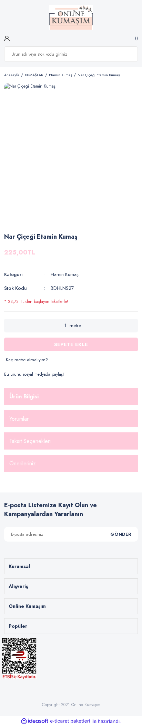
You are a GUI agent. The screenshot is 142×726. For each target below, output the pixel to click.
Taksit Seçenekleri (30, 441)
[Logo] (71, 17)
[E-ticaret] (70, 721)
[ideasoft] (35, 721)
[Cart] (135, 38)
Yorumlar (19, 419)
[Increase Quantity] (133, 325)
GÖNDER (120, 534)
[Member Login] (7, 38)
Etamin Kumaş (65, 274)
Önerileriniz (22, 463)
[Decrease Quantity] (9, 325)
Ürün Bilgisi (24, 396)
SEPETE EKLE (71, 344)
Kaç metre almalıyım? (27, 359)
